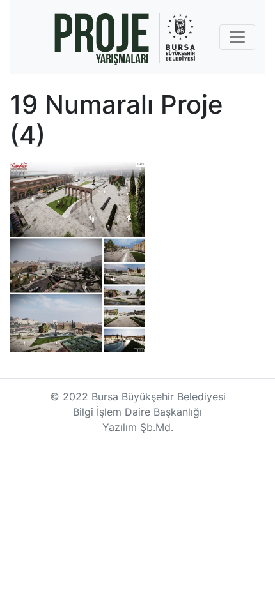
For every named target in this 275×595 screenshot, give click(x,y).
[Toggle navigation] (237, 37)
